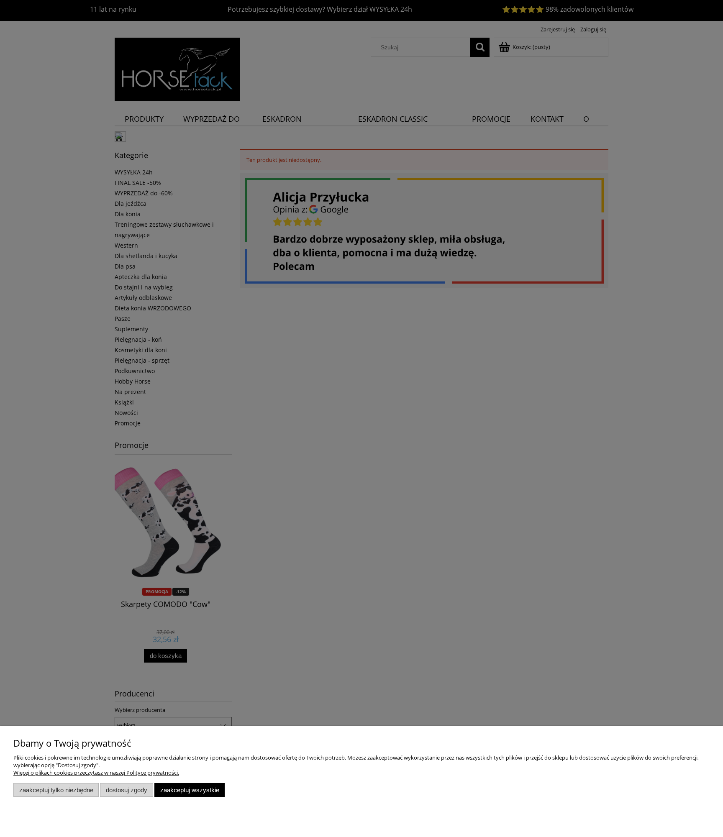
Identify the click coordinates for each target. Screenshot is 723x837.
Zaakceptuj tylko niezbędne (56, 789)
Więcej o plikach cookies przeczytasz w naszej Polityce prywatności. (96, 772)
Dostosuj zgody (126, 789)
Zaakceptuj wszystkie (189, 789)
